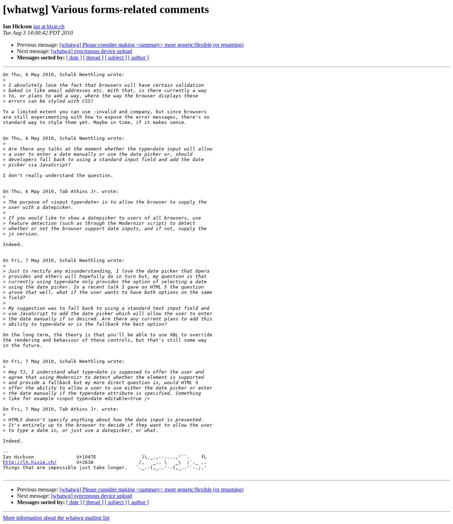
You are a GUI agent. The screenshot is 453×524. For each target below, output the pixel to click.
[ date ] (74, 58)
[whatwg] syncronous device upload (91, 51)
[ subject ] (116, 58)
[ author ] (138, 58)
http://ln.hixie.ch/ (30, 462)
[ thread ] (93, 58)
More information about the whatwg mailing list (56, 518)
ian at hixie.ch (48, 26)
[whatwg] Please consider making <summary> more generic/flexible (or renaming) (151, 45)
